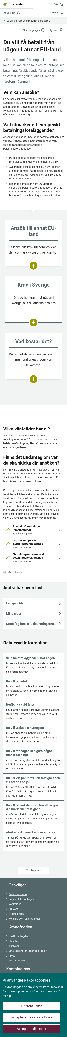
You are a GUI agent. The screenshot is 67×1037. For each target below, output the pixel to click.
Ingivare (13, 908)
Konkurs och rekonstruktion (25, 918)
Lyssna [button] (53, 30)
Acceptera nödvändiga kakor (31, 1017)
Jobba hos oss (17, 960)
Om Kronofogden (19, 936)
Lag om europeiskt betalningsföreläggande (28, 544)
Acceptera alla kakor (31, 1029)
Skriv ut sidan (15, 572)
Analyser (14, 945)
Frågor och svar (18, 894)
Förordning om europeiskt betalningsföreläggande (29, 558)
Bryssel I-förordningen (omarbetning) (27, 530)
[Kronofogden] (14, 4)
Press (12, 955)
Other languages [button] (31, 30)
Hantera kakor (31, 1006)
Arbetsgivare (16, 913)
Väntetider (15, 904)
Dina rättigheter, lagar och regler (28, 950)
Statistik (13, 941)
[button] (60, 4)
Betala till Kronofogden (22, 899)
